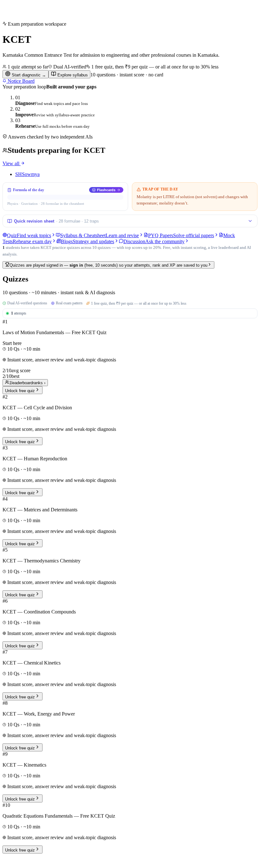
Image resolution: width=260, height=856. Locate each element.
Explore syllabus (72, 75)
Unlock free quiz (20, 390)
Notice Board (20, 81)
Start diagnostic (28, 75)
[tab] (29, 235)
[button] (130, 356)
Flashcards (106, 190)
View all (12, 163)
